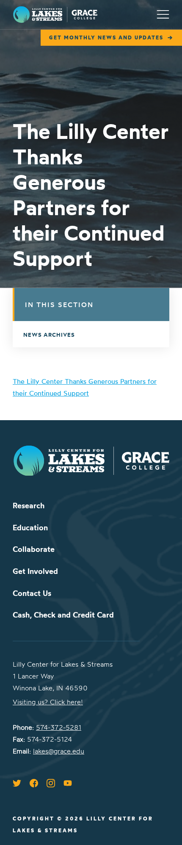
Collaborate (34, 549)
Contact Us (32, 593)
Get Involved (35, 571)
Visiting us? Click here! (48, 702)
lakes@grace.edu (58, 751)
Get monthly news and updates (106, 37)
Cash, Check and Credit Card (63, 615)
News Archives (49, 334)
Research (28, 505)
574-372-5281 (58, 727)
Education (30, 527)
